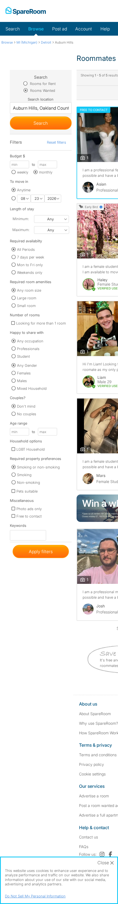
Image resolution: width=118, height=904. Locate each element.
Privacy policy (91, 764)
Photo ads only (29, 509)
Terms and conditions (98, 754)
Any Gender (27, 365)
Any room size (29, 290)
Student (23, 356)
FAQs (83, 846)
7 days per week (30, 257)
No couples (26, 414)
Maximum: (20, 230)
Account (83, 29)
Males (22, 381)
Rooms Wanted (42, 90)
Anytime (23, 190)
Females (24, 373)
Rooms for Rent (42, 83)
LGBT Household (30, 449)
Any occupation (30, 341)
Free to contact (29, 516)
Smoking (24, 475)
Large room (26, 298)
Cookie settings (92, 774)
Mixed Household (32, 388)
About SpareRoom (95, 713)
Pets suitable (27, 491)
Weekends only (29, 272)
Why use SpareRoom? (98, 723)
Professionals (28, 348)
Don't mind (26, 406)
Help (105, 29)
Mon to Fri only (30, 265)
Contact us (88, 837)
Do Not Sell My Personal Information (35, 896)
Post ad (59, 29)
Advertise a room (94, 796)
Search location (41, 99)
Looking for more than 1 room (41, 323)
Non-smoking (28, 482)
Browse (36, 29)
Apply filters (41, 551)
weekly (22, 172)
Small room (26, 305)
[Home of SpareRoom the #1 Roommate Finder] (25, 10)
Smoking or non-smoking (38, 467)
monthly (45, 172)
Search (12, 29)
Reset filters (56, 142)
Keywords (18, 526)
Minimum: (21, 219)
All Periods (26, 249)
